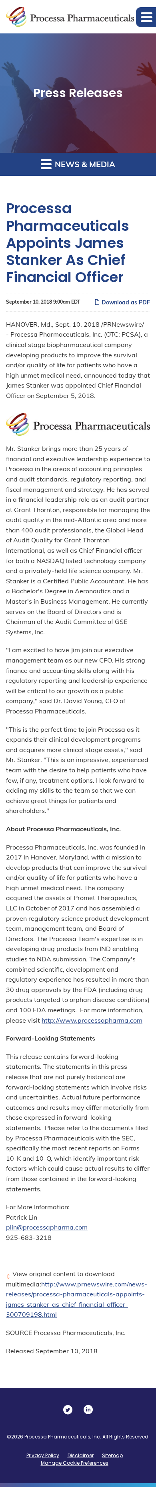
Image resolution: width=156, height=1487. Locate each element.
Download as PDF (125, 302)
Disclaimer (81, 1455)
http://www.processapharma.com (92, 1020)
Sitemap (112, 1455)
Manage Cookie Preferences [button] (74, 1463)
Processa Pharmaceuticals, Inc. (62, 1436)
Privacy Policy (42, 1455)
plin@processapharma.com (47, 1227)
